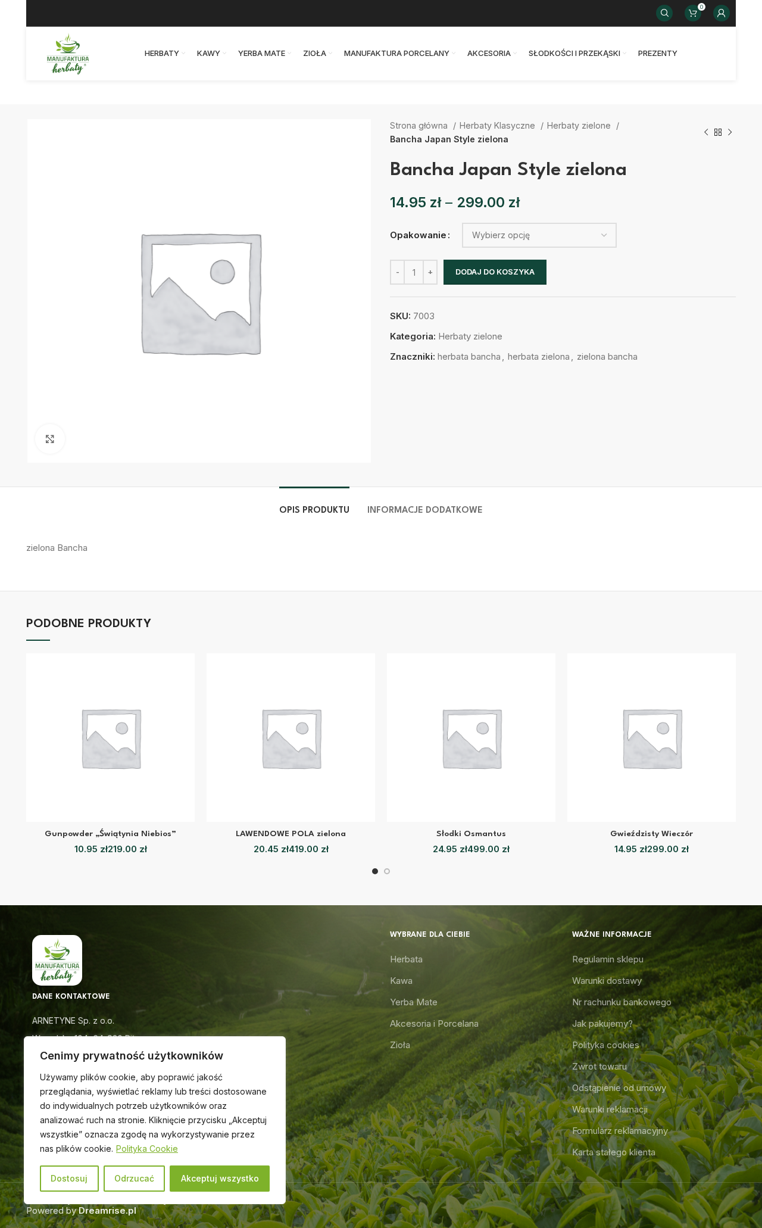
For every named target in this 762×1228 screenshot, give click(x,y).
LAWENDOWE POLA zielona (291, 834)
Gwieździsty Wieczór (651, 834)
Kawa (401, 980)
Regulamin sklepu (608, 959)
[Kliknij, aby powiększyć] (50, 439)
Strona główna (420, 125)
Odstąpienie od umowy (619, 1087)
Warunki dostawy (607, 980)
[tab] (314, 505)
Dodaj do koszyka (495, 271)
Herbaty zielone (580, 125)
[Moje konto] (721, 13)
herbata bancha (469, 356)
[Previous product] (706, 133)
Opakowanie (418, 235)
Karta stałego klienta (613, 1152)
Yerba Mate (414, 1002)
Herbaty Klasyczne (499, 125)
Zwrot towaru (599, 1066)
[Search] (664, 13)
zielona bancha (607, 356)
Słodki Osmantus (471, 834)
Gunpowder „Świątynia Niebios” (110, 834)
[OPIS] (314, 505)
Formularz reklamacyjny (620, 1130)
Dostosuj (69, 1178)
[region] (155, 1120)
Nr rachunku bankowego (622, 1002)
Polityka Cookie (147, 1148)
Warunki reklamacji (610, 1109)
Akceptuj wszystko (220, 1178)
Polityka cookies (605, 1045)
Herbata (406, 959)
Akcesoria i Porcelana (434, 1023)
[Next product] (730, 133)
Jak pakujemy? (602, 1023)
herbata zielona (539, 356)
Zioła (400, 1045)
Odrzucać (134, 1178)
